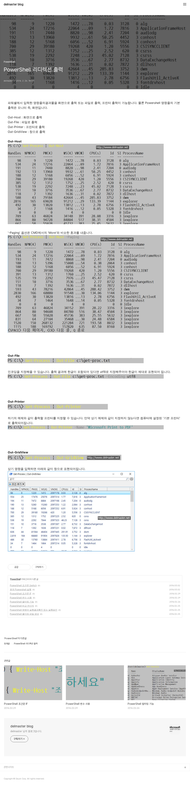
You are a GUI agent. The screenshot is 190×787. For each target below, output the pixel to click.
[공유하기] (21, 567)
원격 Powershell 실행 (20, 589)
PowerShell (15, 579)
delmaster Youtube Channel (19, 773)
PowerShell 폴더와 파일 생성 (24, 614)
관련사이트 (9, 767)
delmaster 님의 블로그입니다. (26, 731)
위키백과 (8, 779)
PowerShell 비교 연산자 (22, 605)
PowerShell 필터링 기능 (22, 601)
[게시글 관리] (26, 567)
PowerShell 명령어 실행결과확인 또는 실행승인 (33, 609)
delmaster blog (13, 4)
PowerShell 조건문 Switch (23, 585)
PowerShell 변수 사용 (21, 597)
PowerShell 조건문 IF (20, 593)
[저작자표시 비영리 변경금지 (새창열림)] (52, 567)
